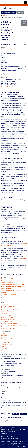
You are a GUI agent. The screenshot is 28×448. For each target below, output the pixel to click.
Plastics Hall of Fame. (7, 317)
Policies (3, 441)
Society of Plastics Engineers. (9, 323)
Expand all (15, 413)
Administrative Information (14, 354)
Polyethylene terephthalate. (8, 294)
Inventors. (3, 299)
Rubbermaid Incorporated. (8, 319)
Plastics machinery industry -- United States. (13, 286)
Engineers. (4, 296)
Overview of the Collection (14, 45)
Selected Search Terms (12, 274)
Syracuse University (8, 444)
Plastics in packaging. (7, 282)
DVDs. (3, 346)
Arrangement (8, 197)
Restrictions (8, 207)
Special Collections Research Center (11, 87)
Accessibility (15, 441)
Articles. (3, 333)
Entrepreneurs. (5, 298)
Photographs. (4, 348)
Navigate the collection (24, 23)
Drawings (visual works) (7, 344)
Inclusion (21, 441)
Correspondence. (5, 341)
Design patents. (5, 342)
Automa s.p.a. (4, 304)
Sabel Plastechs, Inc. (7, 321)
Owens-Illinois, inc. (6, 315)
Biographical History (11, 92)
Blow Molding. (5, 281)
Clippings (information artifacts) (9, 339)
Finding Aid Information (12, 382)
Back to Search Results (8, 12)
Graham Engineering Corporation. (10, 310)
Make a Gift (21, 443)
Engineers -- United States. (8, 279)
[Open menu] (24, 2)
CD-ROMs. (4, 337)
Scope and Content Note (13, 158)
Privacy (8, 441)
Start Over (20, 12)
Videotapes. (4, 350)
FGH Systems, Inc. (6, 308)
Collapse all (23, 413)
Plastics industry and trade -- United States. (13, 284)
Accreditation (14, 443)
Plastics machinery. (6, 288)
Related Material (10, 237)
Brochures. (4, 335)
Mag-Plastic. (4, 313)
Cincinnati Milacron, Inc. (7, 306)
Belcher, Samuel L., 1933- (8, 49)
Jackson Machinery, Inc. (7, 311)
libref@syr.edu (5, 433)
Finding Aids (5, 15)
